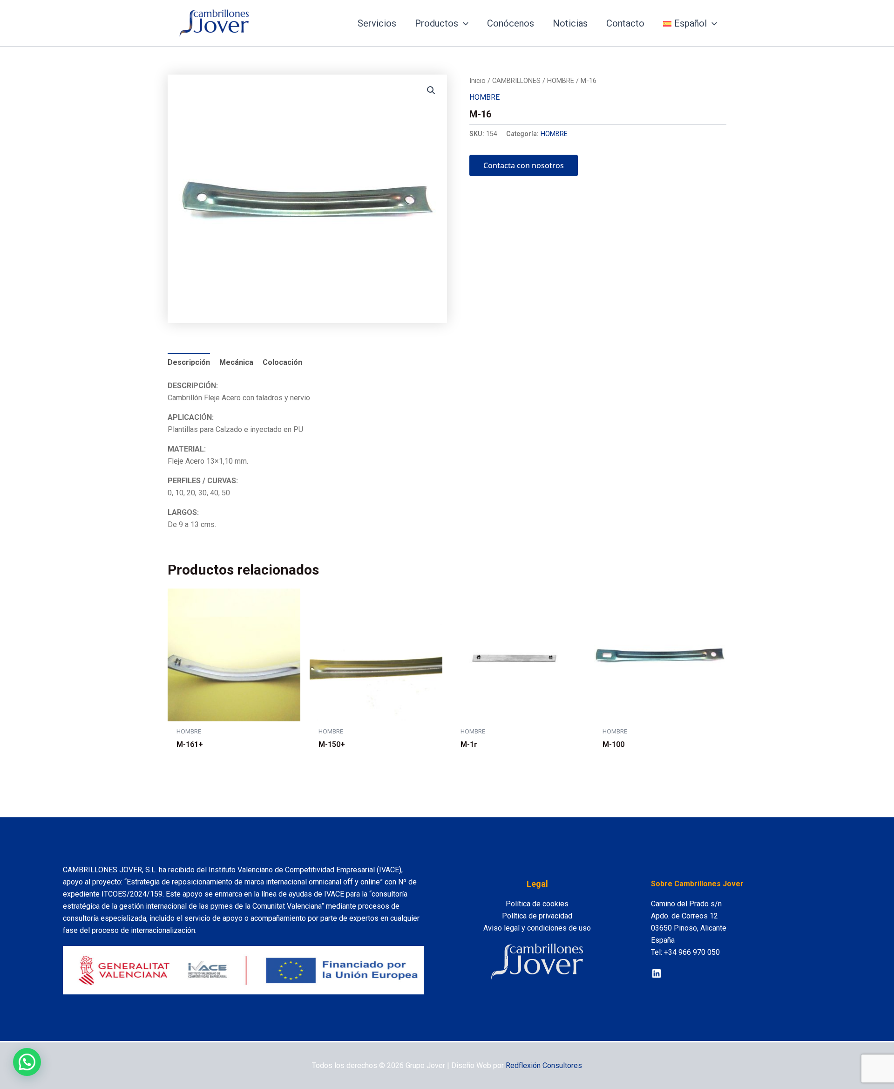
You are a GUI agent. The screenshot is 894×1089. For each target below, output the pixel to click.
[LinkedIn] (656, 973)
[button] (431, 90)
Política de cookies (537, 903)
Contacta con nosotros (523, 165)
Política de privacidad (537, 915)
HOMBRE (560, 80)
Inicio (477, 80)
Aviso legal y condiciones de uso (537, 928)
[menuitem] (690, 23)
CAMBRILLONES (516, 80)
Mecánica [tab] (236, 362)
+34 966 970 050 (692, 952)
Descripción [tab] (189, 362)
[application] (463, 23)
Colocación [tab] (282, 362)
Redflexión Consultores (544, 1065)
